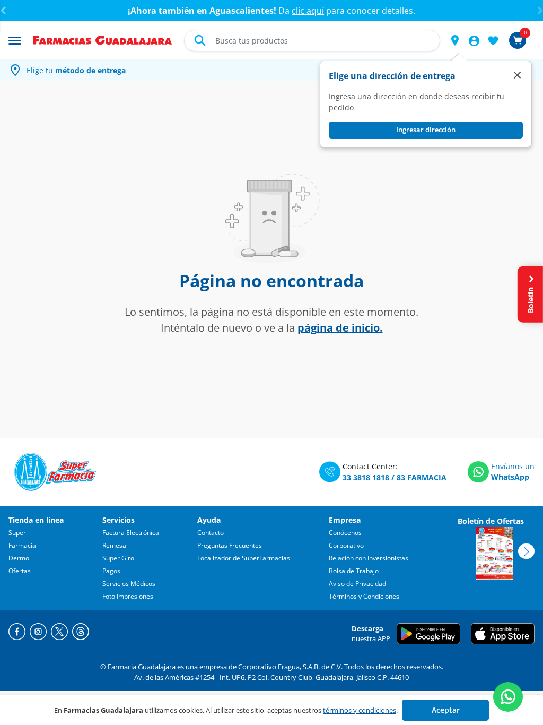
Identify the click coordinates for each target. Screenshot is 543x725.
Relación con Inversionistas (368, 558)
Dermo (18, 558)
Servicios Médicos (128, 583)
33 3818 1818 (366, 477)
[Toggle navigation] (14, 39)
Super (17, 532)
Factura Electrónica (130, 532)
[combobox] (312, 40)
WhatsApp (510, 477)
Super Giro (118, 558)
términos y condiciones (359, 710)
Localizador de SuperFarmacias (243, 558)
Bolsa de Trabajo (354, 570)
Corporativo (346, 545)
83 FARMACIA (421, 477)
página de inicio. (340, 328)
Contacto (210, 532)
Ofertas (19, 570)
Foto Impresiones (127, 596)
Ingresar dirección (426, 129)
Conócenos (345, 532)
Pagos (111, 570)
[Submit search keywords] (199, 40)
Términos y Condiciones (364, 596)
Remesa (114, 545)
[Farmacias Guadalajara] (102, 39)
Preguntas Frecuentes (229, 545)
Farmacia (22, 545)
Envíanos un (513, 466)
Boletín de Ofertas (491, 521)
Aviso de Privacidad (357, 583)
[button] (455, 40)
